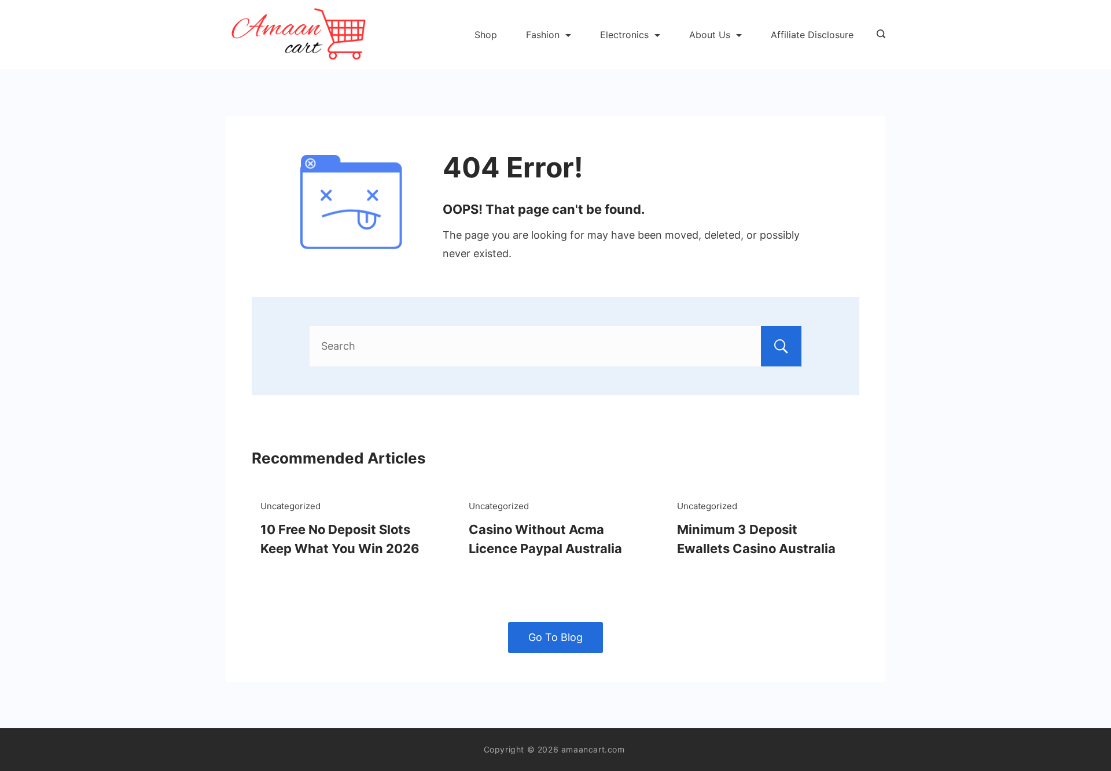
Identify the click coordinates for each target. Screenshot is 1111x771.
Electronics (624, 34)
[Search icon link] (878, 34)
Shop (485, 34)
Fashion (543, 34)
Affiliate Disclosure (812, 34)
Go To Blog (555, 637)
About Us (709, 34)
